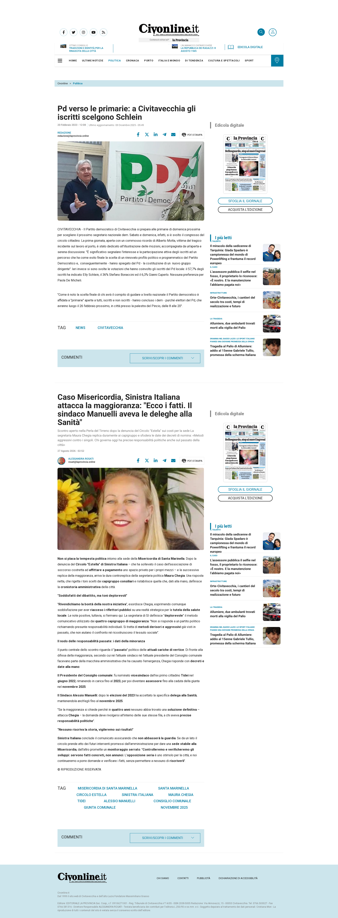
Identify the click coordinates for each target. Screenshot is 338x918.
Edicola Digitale (250, 47)
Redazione (64, 132)
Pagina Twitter (73, 32)
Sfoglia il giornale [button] (245, 201)
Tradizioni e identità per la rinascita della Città (86, 49)
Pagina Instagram (83, 32)
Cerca (261, 32)
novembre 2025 (174, 807)
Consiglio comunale (172, 801)
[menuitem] (72, 60)
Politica (78, 83)
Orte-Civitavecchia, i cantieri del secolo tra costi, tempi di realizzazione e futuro (232, 302)
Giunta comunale (100, 807)
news (80, 328)
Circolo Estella (91, 795)
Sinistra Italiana (137, 795)
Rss (103, 32)
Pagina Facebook (63, 32)
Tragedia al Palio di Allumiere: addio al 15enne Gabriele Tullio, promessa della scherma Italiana (233, 350)
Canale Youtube (93, 32)
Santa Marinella (173, 788)
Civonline (63, 83)
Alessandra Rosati (81, 458)
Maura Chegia (180, 795)
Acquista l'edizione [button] (245, 209)
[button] (272, 32)
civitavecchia (110, 328)
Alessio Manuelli (119, 801)
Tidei (81, 801)
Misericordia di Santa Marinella (107, 788)
